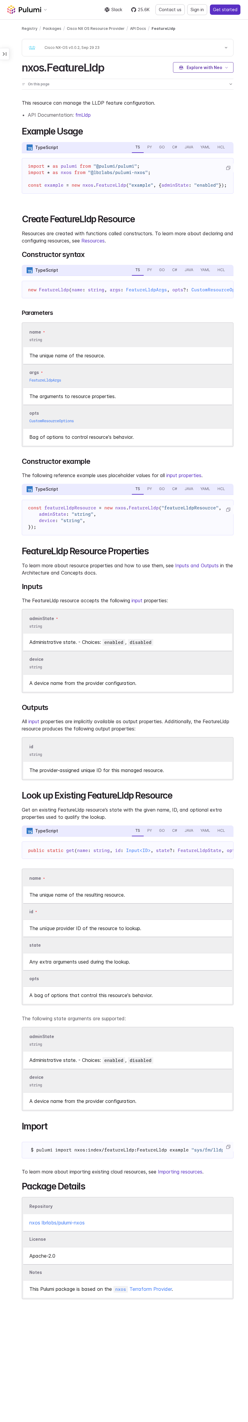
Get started (225, 9)
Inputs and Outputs (197, 565)
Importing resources (180, 1172)
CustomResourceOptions (51, 421)
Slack (116, 9)
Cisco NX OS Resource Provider (96, 28)
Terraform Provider (143, 1289)
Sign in (197, 9)
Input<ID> (138, 850)
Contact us (170, 9)
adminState (41, 618)
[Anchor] (109, 66)
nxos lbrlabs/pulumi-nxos (57, 1223)
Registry (30, 28)
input (137, 600)
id (31, 746)
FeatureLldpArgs (146, 289)
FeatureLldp (163, 28)
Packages (52, 28)
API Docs (138, 28)
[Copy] (228, 168)
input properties (183, 475)
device (36, 659)
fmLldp (83, 115)
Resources (93, 241)
